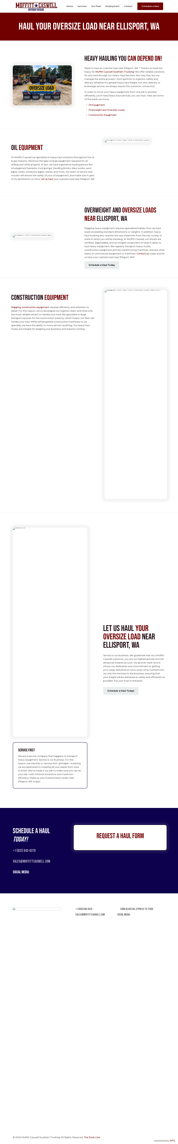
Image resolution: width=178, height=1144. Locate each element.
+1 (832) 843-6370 (24, 850)
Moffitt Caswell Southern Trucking (114, 71)
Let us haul (47, 179)
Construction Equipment (103, 115)
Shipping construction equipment (30, 307)
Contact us (143, 253)
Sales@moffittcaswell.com (31, 861)
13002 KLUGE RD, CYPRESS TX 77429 (136, 909)
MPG (172, 1140)
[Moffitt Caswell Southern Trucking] (36, 6)
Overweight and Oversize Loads (107, 110)
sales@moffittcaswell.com (90, 914)
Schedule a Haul (150, 6)
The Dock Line (92, 1137)
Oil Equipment (97, 105)
